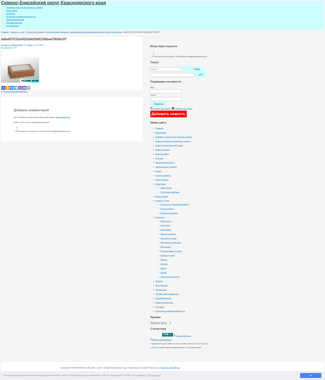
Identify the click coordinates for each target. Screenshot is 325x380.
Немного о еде (162, 200)
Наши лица (160, 184)
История (159, 158)
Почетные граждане (170, 192)
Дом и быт (165, 225)
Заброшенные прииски (166, 167)
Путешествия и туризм (171, 251)
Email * (153, 95)
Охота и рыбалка (163, 175)
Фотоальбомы (12, 26)
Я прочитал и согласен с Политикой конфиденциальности (43, 131)
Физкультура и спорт (170, 277)
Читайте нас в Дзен (183, 108)
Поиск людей (161, 196)
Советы (164, 264)
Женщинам (165, 230)
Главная (159, 128)
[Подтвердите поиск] (186, 69)
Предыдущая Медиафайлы (14, 91)
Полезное (160, 217)
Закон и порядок (168, 234)
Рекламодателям (14, 23)
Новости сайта (162, 154)
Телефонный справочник (167, 294)
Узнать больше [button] (154, 375)
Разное (163, 259)
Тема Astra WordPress (170, 368)
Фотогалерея (161, 285)
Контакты (10, 13)
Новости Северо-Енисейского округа (172, 141)
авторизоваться (63, 117)
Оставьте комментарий (12, 45)
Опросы (159, 281)
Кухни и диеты (167, 209)
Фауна (163, 268)
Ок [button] (311, 375)
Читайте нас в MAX (161, 108)
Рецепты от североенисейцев (174, 204)
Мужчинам (165, 247)
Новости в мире (162, 150)
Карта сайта (11, 10)
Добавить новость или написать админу (24, 7)
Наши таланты (162, 180)
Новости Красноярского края (169, 145)
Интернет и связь (168, 238)
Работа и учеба (167, 255)
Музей (158, 171)
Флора (163, 272)
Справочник (161, 290)
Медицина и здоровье (170, 242)
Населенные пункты (164, 162)
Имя (152, 87)
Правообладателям (15, 20)
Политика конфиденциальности (21, 16)
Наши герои (166, 188)
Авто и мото (166, 221)
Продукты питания (169, 213)
